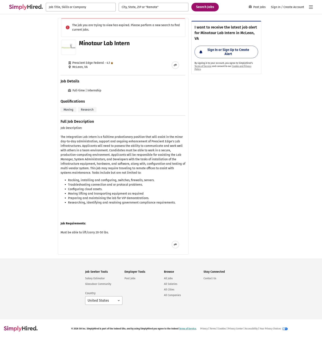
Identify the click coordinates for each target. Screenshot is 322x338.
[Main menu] (311, 7)
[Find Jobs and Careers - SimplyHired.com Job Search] (26, 7)
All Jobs (168, 278)
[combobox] (81, 7)
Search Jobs (205, 7)
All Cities (169, 289)
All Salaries (170, 284)
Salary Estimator (95, 278)
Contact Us (209, 278)
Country (90, 293)
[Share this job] (175, 65)
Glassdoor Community (98, 284)
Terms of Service (203, 66)
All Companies (172, 295)
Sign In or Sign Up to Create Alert (228, 52)
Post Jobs (259, 7)
